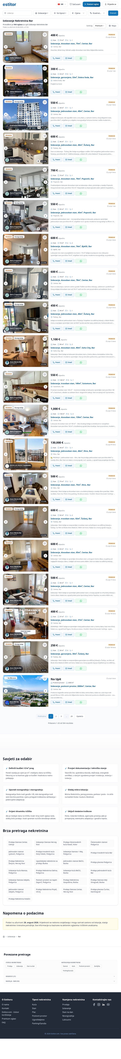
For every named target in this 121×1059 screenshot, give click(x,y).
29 (72, 716)
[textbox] (17, 13)
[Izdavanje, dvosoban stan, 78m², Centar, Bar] (25, 283)
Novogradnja (68, 1016)
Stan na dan (31, 966)
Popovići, (56, 182)
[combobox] (17, 13)
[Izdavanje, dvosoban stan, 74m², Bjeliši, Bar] (25, 250)
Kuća (34, 1004)
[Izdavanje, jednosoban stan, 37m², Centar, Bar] (25, 623)
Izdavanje (11, 936)
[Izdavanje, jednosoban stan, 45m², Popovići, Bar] (25, 216)
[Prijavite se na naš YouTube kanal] (108, 1004)
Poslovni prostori (84, 966)
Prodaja (9, 966)
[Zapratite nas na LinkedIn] (103, 1004)
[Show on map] (39, 93)
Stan (34, 1008)
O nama (5, 1004)
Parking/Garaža (68, 970)
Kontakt (5, 1008)
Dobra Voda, (57, 80)
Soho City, (56, 351)
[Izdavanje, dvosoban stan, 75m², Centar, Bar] (25, 47)
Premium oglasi (9, 1019)
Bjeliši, (55, 249)
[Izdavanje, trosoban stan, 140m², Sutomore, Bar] (25, 387)
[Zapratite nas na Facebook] (94, 1004)
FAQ (4, 1022)
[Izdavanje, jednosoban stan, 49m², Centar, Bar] (25, 114)
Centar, (55, 47)
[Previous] (6, 47)
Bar (60, 47)
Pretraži (113, 13)
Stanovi (65, 966)
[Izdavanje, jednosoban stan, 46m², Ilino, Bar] (25, 454)
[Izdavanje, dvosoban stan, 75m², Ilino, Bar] (25, 488)
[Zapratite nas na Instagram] (98, 1004)
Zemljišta (97, 966)
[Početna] (4, 937)
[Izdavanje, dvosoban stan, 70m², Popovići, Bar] (25, 182)
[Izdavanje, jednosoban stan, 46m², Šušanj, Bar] (25, 148)
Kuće (73, 966)
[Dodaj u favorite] (45, 34)
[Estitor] (9, 4)
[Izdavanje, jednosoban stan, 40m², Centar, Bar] (25, 589)
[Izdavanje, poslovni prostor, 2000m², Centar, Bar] (25, 691)
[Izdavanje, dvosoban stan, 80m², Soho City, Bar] (25, 351)
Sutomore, (57, 386)
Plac (34, 1012)
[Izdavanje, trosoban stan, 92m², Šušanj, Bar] (25, 522)
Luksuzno (66, 1020)
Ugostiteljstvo (38, 1020)
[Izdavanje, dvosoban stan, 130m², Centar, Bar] (25, 420)
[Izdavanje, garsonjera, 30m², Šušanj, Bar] (25, 657)
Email (70, 58)
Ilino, (55, 454)
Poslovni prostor (39, 1016)
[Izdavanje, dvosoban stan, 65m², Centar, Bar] (25, 556)
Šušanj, (55, 148)
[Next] (45, 47)
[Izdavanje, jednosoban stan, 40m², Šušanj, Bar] (25, 317)
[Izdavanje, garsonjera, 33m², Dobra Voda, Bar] (25, 81)
